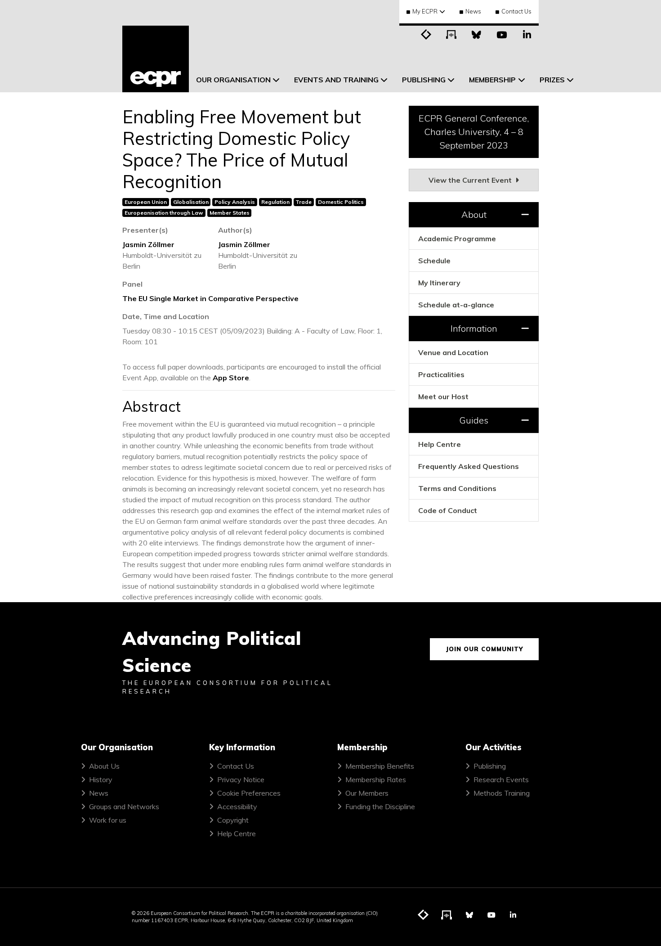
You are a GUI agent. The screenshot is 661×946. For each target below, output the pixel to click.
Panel (132, 283)
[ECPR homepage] (155, 59)
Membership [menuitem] (492, 79)
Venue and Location (453, 352)
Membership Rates (375, 779)
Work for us (107, 819)
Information (474, 328)
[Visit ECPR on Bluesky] (476, 33)
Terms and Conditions (457, 488)
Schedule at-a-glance (456, 304)
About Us (104, 765)
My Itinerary (439, 282)
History (100, 779)
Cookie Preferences (249, 792)
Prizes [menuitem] (552, 79)
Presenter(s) (145, 229)
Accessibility (237, 806)
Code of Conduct (447, 510)
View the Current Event (471, 180)
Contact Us (516, 11)
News (473, 11)
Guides (473, 420)
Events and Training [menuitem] (336, 79)
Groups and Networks (124, 806)
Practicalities (441, 374)
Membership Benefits (379, 765)
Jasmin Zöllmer (148, 244)
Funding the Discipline (380, 806)
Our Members (367, 792)
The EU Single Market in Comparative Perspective (210, 298)
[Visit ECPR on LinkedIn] (527, 33)
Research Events (501, 779)
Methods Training (501, 792)
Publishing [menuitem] (424, 79)
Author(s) (235, 229)
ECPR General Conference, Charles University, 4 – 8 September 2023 (474, 132)
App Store (231, 377)
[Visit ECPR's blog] (426, 33)
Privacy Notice (240, 779)
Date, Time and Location (165, 316)
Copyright (233, 819)
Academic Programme (457, 238)
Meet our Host (443, 396)
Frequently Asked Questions (468, 466)
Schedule (434, 260)
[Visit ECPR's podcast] (451, 33)
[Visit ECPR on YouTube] (502, 33)
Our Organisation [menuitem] (233, 79)
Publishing (489, 765)
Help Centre (439, 444)
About (474, 214)
